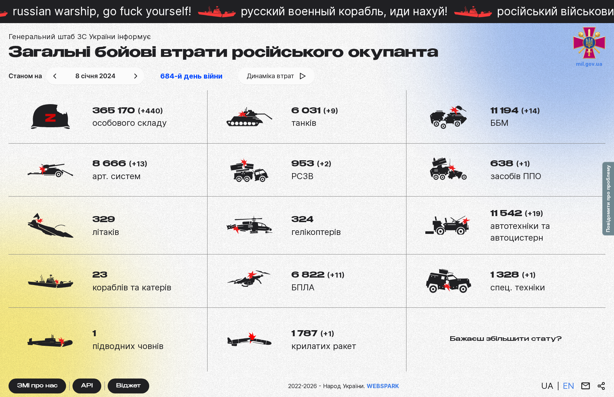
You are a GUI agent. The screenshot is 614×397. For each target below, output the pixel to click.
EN (568, 386)
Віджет (128, 386)
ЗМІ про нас (37, 386)
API (87, 386)
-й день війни (191, 76)
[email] (585, 386)
